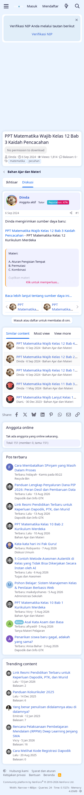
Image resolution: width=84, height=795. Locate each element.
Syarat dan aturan (44, 771)
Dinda (12, 157)
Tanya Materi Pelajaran (30, 631)
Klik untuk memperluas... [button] (42, 282)
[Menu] (6, 6)
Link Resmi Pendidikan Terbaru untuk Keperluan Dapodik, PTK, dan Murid (43, 506)
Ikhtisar (12, 182)
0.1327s (65, 787)
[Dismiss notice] (76, 20)
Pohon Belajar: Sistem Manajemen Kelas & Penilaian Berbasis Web (46, 585)
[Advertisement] (42, 88)
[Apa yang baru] (66, 6)
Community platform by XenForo (38, 782)
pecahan (34, 161)
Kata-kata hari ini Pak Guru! (36, 543)
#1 (77, 213)
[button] (4, 770)
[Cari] (77, 6)
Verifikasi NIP (42, 34)
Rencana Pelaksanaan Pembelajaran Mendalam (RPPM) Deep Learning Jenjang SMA (45, 731)
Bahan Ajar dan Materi (29, 537)
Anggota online (20, 427)
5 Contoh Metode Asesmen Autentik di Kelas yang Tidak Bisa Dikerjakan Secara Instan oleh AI (45, 563)
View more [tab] (62, 333)
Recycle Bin (22, 478)
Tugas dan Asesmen (28, 576)
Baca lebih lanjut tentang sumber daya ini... (38, 295)
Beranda (49, 775)
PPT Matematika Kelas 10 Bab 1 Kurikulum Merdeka (39, 604)
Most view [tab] (42, 333)
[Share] (71, 213)
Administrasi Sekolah (28, 596)
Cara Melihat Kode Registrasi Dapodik (42, 750)
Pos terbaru (16, 456)
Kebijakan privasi (14, 775)
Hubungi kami (18, 771)
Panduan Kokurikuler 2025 (33, 692)
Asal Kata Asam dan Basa (39, 622)
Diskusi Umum (24, 552)
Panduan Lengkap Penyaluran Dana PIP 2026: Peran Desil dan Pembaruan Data (45, 487)
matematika (17, 161)
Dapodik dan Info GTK (29, 498)
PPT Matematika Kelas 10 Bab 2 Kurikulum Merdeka (39, 526)
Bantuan (34, 775)
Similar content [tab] (17, 333)
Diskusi (27, 182)
